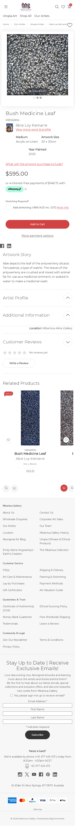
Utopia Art (10, 16)
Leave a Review (49, 623)
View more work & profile (33, 129)
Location (8, 532)
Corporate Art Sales (51, 519)
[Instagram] (21, 774)
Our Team (46, 525)
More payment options (37, 235)
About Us (8, 512)
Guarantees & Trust (14, 599)
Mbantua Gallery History (54, 532)
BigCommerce (56, 818)
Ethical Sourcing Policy (53, 606)
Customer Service (13, 563)
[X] (28, 774)
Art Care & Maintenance (17, 576)
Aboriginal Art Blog (14, 539)
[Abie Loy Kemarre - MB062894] (34, 98)
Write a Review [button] (19, 363)
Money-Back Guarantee (17, 617)
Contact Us (46, 512)
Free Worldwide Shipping (55, 617)
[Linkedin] (10, 246)
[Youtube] (35, 774)
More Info (63, 207)
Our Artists (41, 16)
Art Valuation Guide (51, 590)
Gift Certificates (12, 590)
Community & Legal (14, 633)
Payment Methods (51, 583)
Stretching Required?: (18, 201)
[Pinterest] (49, 774)
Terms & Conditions (51, 639)
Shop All (26, 16)
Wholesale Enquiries (15, 519)
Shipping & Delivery (51, 570)
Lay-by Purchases (13, 583)
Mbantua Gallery (12, 505)
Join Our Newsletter (15, 639)
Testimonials (10, 623)
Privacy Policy (11, 646)
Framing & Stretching (53, 576)
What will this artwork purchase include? (34, 164)
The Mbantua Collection (54, 550)
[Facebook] (3, 246)
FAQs (6, 570)
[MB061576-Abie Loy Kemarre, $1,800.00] (30, 417)
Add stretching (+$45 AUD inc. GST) (41, 207)
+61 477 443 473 (46, 756)
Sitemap (37, 809)
